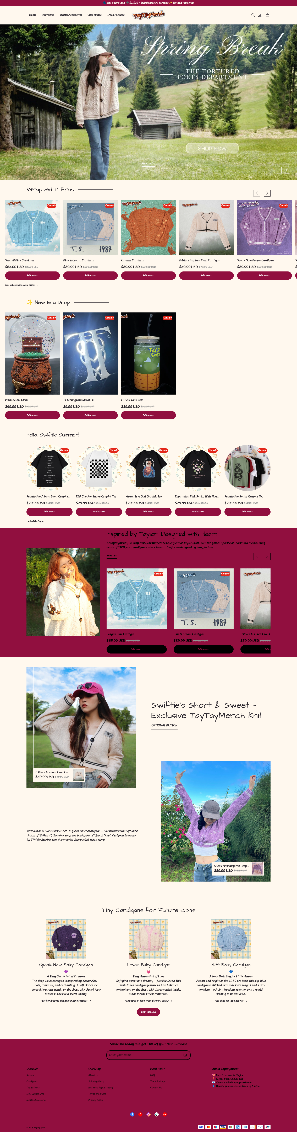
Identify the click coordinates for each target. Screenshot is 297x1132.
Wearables (48, 15)
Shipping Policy (96, 1081)
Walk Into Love (148, 1012)
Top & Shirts (33, 1088)
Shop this (112, 556)
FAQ (152, 1075)
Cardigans (31, 1081)
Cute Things (94, 15)
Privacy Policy (95, 1100)
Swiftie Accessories (71, 15)
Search (30, 1075)
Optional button (164, 725)
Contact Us (156, 1088)
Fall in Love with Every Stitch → (21, 285)
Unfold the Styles (35, 521)
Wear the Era (148, 164)
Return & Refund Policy (100, 1088)
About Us (93, 1075)
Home (32, 15)
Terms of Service (97, 1094)
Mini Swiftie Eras (35, 1094)
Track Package (115, 15)
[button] (253, 15)
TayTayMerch (39, 1128)
